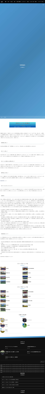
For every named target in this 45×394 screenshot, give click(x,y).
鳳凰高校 (7, 305)
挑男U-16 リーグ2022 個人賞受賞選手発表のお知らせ (34, 351)
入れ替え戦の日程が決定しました (31, 346)
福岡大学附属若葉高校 (31, 268)
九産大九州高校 (30, 300)
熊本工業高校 (8, 300)
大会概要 (28, 325)
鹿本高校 (29, 296)
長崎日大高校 (8, 277)
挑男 (2, 1)
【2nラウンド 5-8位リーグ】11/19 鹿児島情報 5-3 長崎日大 (10, 379)
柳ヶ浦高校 (29, 277)
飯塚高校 (7, 268)
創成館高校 (7, 296)
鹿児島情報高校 (8, 281)
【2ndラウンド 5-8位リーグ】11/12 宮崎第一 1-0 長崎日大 (10, 382)
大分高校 (7, 291)
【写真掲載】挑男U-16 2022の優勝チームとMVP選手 (12, 351)
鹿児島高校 (29, 281)
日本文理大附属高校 (30, 291)
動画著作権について (3, 180)
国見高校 (29, 305)
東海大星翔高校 (8, 309)
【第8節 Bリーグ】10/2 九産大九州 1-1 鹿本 (8, 387)
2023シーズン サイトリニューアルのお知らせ (11, 346)
